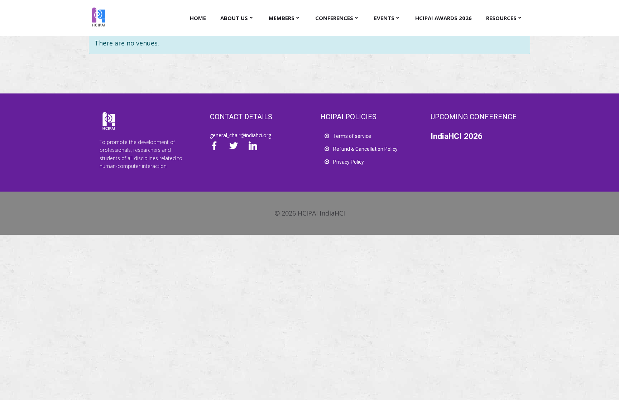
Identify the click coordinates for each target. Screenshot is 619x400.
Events (384, 17)
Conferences (334, 17)
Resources (501, 17)
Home (198, 17)
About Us (234, 17)
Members (281, 17)
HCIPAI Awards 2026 (443, 17)
